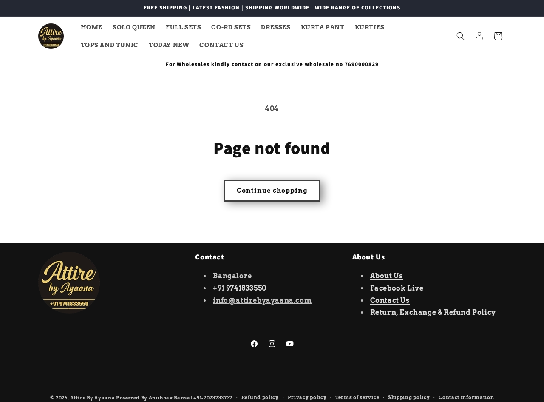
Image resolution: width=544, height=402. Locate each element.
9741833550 (246, 288)
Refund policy (260, 397)
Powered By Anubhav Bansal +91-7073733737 (174, 398)
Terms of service (357, 397)
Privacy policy (307, 397)
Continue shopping (272, 190)
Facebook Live (397, 288)
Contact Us (390, 301)
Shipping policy (409, 397)
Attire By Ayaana (92, 398)
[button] (460, 36)
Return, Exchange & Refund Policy (433, 312)
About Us (386, 276)
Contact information (466, 397)
